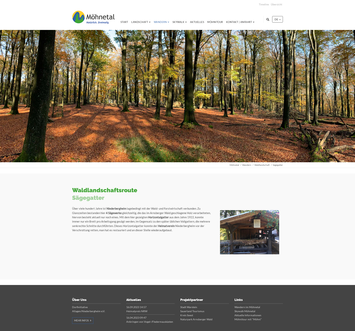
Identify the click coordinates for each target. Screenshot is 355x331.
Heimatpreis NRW (136, 311)
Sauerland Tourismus (192, 311)
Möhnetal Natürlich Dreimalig (93, 19)
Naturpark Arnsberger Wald (196, 319)
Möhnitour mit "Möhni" (248, 319)
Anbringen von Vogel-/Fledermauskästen (149, 321)
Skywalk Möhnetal (244, 311)
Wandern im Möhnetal (247, 307)
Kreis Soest (186, 315)
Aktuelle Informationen (247, 315)
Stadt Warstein (188, 307)
